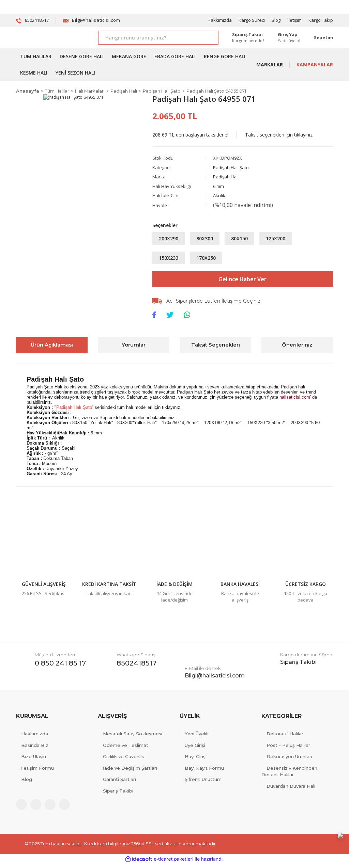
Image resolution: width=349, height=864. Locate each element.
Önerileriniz (297, 344)
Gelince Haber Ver (242, 279)
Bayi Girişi (196, 756)
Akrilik (219, 195)
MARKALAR (269, 64)
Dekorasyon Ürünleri (289, 756)
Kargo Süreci (252, 20)
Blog (276, 20)
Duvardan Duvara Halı (291, 786)
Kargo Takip (320, 20)
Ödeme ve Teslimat (125, 745)
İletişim (294, 20)
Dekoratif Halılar (285, 733)
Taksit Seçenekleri (215, 344)
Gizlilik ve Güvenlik (123, 756)
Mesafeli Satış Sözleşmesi (132, 733)
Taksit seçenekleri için (279, 134)
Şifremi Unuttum (203, 779)
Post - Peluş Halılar (288, 745)
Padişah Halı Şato (231, 167)
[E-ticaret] (174, 859)
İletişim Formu (37, 768)
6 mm (218, 186)
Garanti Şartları (119, 779)
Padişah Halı (226, 177)
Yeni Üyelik (197, 733)
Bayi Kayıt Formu (204, 768)
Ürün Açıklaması (52, 344)
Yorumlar (134, 344)
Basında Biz (34, 745)
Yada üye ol (289, 41)
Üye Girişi (195, 745)
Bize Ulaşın (33, 756)
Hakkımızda (220, 20)
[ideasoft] (138, 859)
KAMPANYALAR (315, 64)
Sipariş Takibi (118, 791)
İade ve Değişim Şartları (130, 768)
